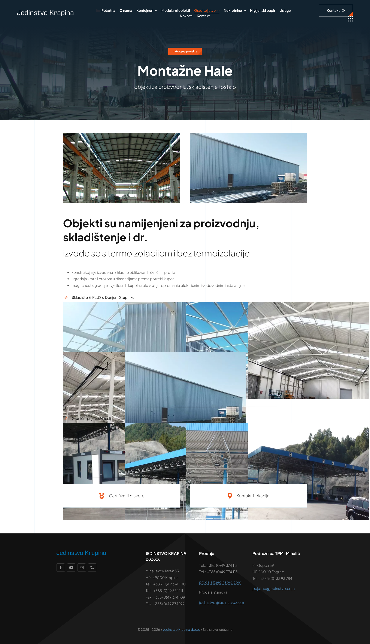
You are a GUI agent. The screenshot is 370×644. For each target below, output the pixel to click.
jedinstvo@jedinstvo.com (221, 602)
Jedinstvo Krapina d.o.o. (181, 629)
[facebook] (61, 567)
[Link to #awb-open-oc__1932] (350, 19)
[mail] (82, 567)
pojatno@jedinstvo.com (273, 588)
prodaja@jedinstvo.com (220, 582)
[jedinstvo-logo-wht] (45, 11)
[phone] (92, 567)
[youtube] (71, 567)
